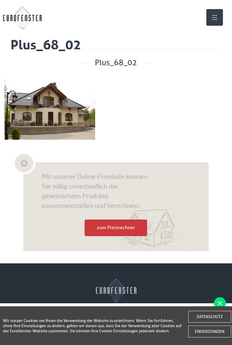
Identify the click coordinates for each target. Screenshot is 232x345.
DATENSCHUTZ (210, 316)
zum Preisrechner (116, 228)
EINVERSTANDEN (209, 331)
